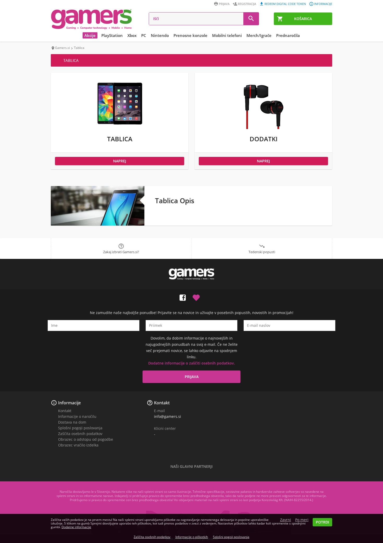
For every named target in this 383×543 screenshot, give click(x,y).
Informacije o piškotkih (191, 537)
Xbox (132, 35)
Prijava (224, 4)
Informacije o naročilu (77, 416)
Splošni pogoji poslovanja (80, 427)
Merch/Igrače (258, 35)
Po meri (301, 520)
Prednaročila (288, 35)
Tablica (119, 139)
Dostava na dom (72, 422)
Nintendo (160, 35)
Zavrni (285, 520)
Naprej (119, 160)
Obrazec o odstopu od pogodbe (85, 439)
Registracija (247, 4)
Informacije (323, 4)
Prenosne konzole (190, 35)
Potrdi (322, 522)
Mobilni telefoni (227, 35)
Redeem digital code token (285, 4)
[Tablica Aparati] (120, 127)
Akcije (90, 35)
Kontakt (64, 410)
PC (143, 35)
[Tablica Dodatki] (263, 127)
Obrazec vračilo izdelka (78, 445)
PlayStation (112, 35)
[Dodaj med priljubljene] (196, 296)
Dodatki (263, 139)
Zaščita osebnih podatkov (80, 433)
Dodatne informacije (76, 527)
